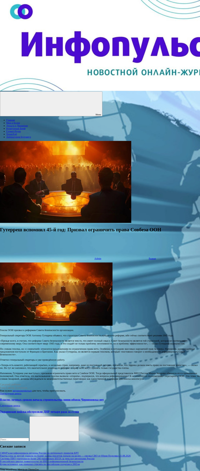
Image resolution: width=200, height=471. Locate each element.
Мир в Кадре (13, 123)
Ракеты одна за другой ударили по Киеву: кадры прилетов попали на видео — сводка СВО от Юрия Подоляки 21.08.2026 (65, 455)
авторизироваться (22, 390)
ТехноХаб (11, 134)
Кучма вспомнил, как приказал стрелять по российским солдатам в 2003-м (40, 464)
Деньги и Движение (17, 125)
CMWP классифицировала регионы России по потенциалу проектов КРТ (39, 453)
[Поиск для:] (15, 439)
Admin (97, 258)
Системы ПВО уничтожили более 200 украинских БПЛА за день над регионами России (47, 458)
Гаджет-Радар (13, 131)
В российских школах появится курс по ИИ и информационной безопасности (41, 461)
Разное (152, 258)
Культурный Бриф (15, 128)
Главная (10, 120)
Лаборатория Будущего (18, 137)
